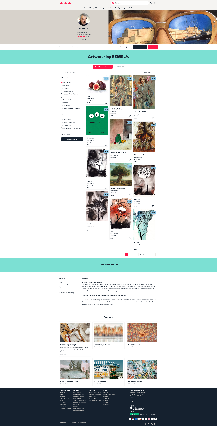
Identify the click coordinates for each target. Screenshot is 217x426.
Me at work (80, 47)
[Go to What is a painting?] (75, 339)
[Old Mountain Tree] (144, 142)
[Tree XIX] (97, 168)
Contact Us (63, 406)
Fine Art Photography (109, 394)
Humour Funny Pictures (70, 94)
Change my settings (137, 402)
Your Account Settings (79, 400)
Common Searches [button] (65, 408)
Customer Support (78, 410)
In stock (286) (67, 125)
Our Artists (63, 402)
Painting (91, 8)
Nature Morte (67, 100)
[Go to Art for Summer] (109, 372)
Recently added (68, 91)
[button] (72, 78)
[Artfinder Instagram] (152, 424)
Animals (65, 102)
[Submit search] (113, 3)
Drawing (117, 8)
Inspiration (130, 8)
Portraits (66, 97)
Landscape (66, 105)
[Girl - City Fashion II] (120, 96)
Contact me (153, 47)
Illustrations (106, 404)
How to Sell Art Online (95, 400)
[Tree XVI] (97, 211)
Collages (105, 402)
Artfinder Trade (64, 398)
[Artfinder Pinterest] (155, 424)
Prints (96, 8)
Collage (123, 8)
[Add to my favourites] (106, 103)
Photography (103, 8)
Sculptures (106, 398)
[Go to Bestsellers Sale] (142, 335)
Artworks (61, 47)
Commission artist (140, 47)
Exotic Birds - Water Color (71, 108)
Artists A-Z (63, 404)
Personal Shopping (78, 396)
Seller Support (93, 396)
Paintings (66, 85)
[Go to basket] (155, 3)
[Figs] (97, 89)
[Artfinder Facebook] (145, 424)
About (74, 47)
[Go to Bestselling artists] (142, 372)
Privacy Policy (83, 422)
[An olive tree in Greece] (120, 180)
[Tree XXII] (144, 186)
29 (150, 254)
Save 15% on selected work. (103, 67)
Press (61, 394)
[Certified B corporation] (137, 408)
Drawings (66, 88)
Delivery (75, 406)
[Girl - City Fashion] (144, 97)
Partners (62, 396)
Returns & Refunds (78, 408)
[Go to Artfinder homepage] (66, 3)
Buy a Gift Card (77, 392)
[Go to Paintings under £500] (75, 372)
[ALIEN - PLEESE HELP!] (120, 140)
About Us (62, 392)
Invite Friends (77, 398)
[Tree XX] (144, 230)
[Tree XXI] (120, 219)
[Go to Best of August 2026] (109, 335)
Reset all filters (66, 134)
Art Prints (105, 396)
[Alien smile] (97, 126)
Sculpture (111, 8)
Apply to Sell (92, 398)
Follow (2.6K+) (126, 47)
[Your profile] (151, 3)
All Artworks (67, 82)
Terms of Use (74, 422)
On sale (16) (67, 119)
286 (89, 34)
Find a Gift (76, 404)
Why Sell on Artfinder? (95, 392)
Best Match (147, 72)
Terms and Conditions (95, 394)
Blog (61, 400)
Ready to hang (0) (69, 122)
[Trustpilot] (143, 414)
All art (85, 8)
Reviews (68, 47)
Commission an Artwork (79, 402)
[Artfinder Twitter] (148, 424)
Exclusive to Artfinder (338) (72, 128)
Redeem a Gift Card (78, 394)
